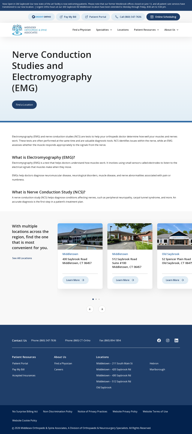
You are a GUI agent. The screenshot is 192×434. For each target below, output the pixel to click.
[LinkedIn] (176, 340)
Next (102, 309)
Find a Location (24, 104)
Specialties (102, 29)
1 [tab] (93, 299)
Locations (123, 29)
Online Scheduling (165, 16)
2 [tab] (96, 299)
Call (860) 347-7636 (130, 16)
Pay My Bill (70, 16)
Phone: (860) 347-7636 (43, 340)
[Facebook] (159, 340)
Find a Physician (82, 29)
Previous (90, 309)
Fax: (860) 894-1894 (110, 340)
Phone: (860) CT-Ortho (77, 340)
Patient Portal (97, 16)
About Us (169, 29)
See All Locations (22, 258)
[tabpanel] (80, 256)
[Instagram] (167, 340)
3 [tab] (99, 299)
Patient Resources (145, 29)
